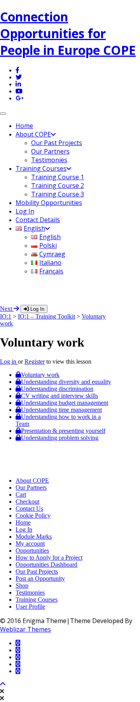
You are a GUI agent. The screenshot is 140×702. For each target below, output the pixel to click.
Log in (9, 361)
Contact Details (38, 219)
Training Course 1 (57, 177)
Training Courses (41, 168)
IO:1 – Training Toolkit (46, 316)
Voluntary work (40, 374)
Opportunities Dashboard (46, 564)
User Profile (30, 606)
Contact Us (29, 508)
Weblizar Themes (25, 629)
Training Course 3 (57, 194)
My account (30, 543)
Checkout (27, 501)
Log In (25, 211)
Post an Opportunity (40, 578)
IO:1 (5, 316)
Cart (21, 494)
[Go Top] (2, 684)
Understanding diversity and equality (66, 381)
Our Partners (50, 151)
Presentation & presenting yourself (63, 430)
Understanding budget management (64, 402)
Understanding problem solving (59, 437)
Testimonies (49, 160)
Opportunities (32, 550)
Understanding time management (61, 409)
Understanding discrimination (57, 388)
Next (7, 308)
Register (34, 361)
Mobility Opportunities (49, 202)
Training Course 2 (57, 185)
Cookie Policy (33, 515)
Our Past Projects (56, 142)
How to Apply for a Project (49, 557)
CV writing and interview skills (59, 395)
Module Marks (34, 536)
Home (24, 125)
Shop (22, 585)
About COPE (33, 134)
